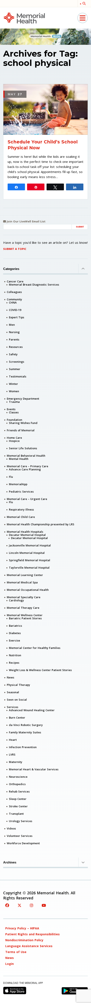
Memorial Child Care (21, 517)
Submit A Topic (14, 249)
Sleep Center (17, 799)
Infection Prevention (23, 747)
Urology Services (20, 821)
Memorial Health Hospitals (25, 532)
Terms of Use (15, 952)
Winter (13, 384)
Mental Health (18, 459)
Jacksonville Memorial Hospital (30, 545)
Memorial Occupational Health (28, 590)
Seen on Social (17, 699)
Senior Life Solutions (23, 448)
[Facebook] (7, 905)
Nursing (14, 332)
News (10, 677)
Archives (9, 862)
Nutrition (15, 655)
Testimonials (17, 376)
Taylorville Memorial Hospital (29, 567)
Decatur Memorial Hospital (27, 535)
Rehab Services (19, 791)
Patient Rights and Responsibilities (32, 934)
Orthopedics (17, 784)
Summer (14, 369)
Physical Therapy (18, 685)
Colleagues (14, 292)
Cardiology (16, 600)
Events (11, 409)
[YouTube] (44, 905)
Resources (16, 347)
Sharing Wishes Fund (23, 423)
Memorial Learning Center (25, 575)
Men (12, 325)
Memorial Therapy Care (23, 608)
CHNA (13, 302)
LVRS (12, 754)
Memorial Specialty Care (23, 597)
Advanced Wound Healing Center (32, 710)
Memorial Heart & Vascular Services (33, 769)
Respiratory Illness (21, 509)
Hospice (14, 441)
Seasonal (13, 692)
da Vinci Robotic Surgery (26, 725)
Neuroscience (18, 777)
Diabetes (15, 633)
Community (14, 299)
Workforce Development (23, 843)
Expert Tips (16, 317)
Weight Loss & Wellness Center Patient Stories (40, 670)
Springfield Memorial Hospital (29, 560)
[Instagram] (31, 905)
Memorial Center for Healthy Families (34, 648)
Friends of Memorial (20, 430)
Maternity (15, 762)
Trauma (14, 402)
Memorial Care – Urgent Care (27, 499)
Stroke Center (18, 806)
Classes (14, 412)
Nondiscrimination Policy (24, 940)
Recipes (14, 663)
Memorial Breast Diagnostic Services (34, 284)
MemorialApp (18, 484)
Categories (11, 269)
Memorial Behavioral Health (26, 456)
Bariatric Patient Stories (25, 618)
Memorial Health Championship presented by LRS (40, 524)
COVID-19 (15, 310)
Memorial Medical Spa (22, 582)
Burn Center (17, 717)
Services (12, 707)
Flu (11, 477)
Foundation (14, 420)
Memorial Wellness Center (25, 615)
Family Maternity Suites (25, 732)
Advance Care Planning (25, 469)
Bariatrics (15, 626)
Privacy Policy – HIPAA (22, 928)
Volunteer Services (19, 836)
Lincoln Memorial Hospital (27, 553)
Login (9, 964)
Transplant (16, 814)
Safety (13, 354)
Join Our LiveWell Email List (26, 221)
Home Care (14, 438)
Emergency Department (23, 398)
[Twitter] (19, 905)
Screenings (16, 362)
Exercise (14, 640)
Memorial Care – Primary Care (27, 466)
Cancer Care (15, 281)
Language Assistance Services (28, 946)
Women (14, 391)
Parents (14, 339)
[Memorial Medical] (24, 17)
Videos (11, 828)
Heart (13, 740)
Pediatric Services (21, 491)
